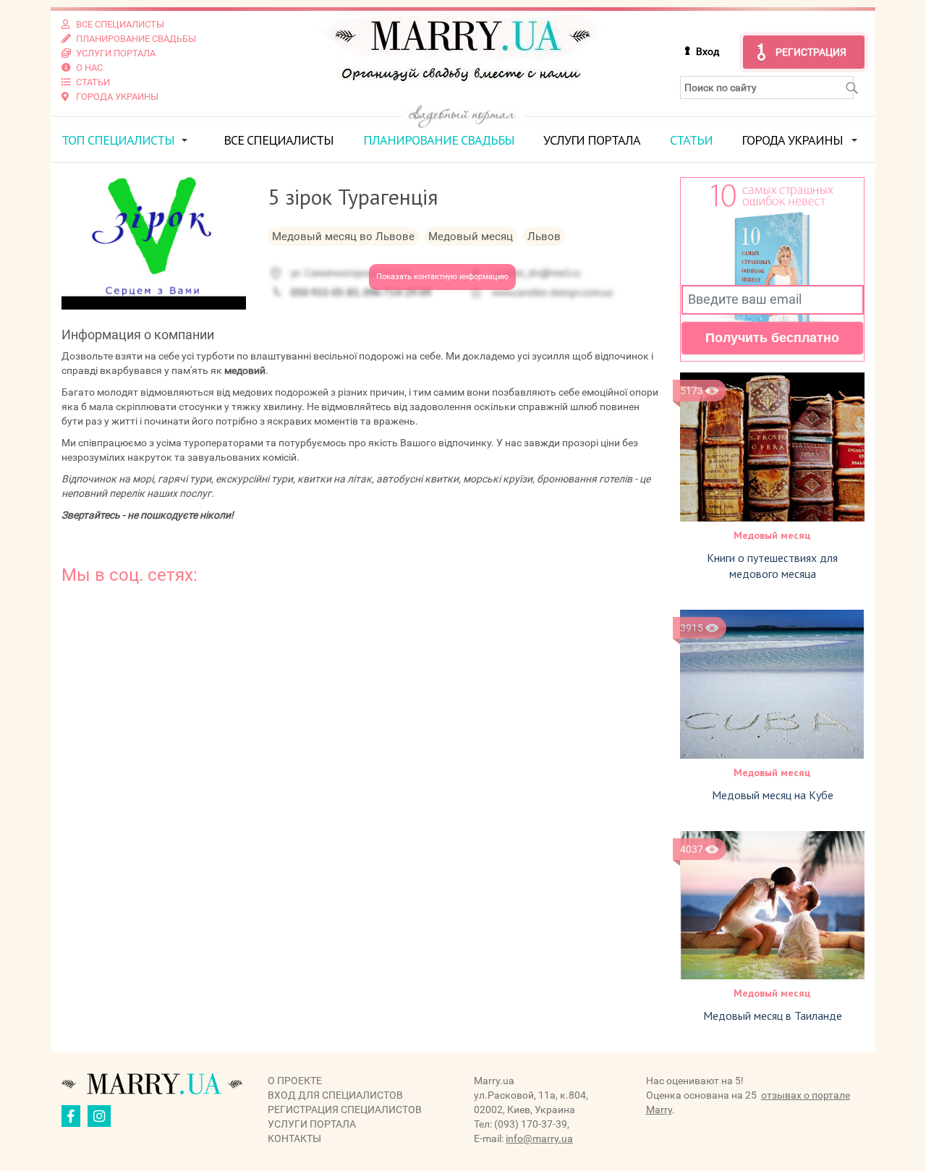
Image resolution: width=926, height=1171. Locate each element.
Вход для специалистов (335, 1095)
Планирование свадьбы (438, 140)
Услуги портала (591, 140)
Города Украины (792, 140)
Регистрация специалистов (345, 1109)
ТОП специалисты (117, 140)
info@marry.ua (539, 1138)
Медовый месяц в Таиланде (772, 1015)
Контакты (294, 1138)
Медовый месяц (772, 535)
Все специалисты (279, 140)
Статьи (691, 140)
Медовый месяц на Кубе (772, 795)
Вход (707, 51)
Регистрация (811, 52)
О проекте (295, 1080)
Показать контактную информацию (442, 276)
